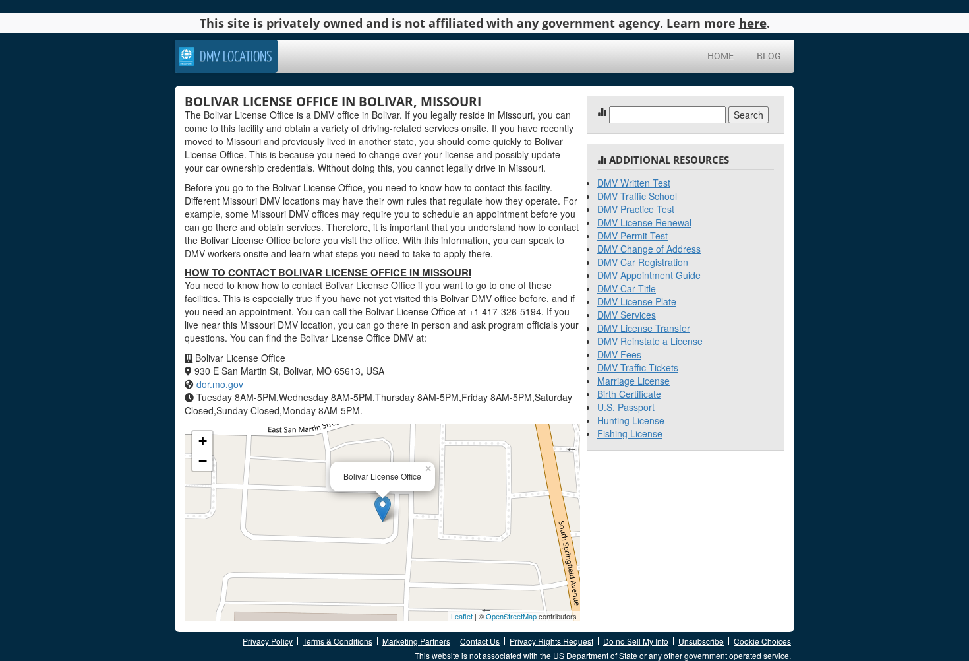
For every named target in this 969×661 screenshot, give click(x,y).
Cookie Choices (762, 640)
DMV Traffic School (637, 196)
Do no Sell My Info (635, 640)
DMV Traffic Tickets (637, 367)
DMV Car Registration (642, 261)
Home (720, 55)
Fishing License (629, 433)
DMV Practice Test (635, 209)
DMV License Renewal (644, 222)
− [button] (202, 461)
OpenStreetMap (511, 616)
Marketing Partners (416, 640)
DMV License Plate (636, 301)
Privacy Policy (268, 640)
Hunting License (630, 420)
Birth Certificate (629, 393)
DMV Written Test (633, 182)
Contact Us (480, 640)
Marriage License (633, 380)
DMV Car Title (626, 288)
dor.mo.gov (218, 384)
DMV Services (626, 314)
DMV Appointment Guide (649, 275)
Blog (769, 55)
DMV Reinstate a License (650, 341)
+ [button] (202, 441)
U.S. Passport (626, 407)
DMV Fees (619, 354)
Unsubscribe (701, 640)
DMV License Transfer (643, 327)
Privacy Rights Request (551, 640)
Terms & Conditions (337, 640)
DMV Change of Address (649, 248)
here (753, 23)
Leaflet (462, 616)
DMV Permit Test (632, 235)
